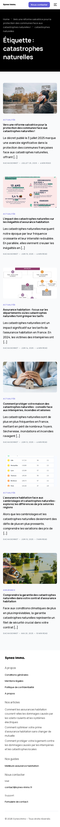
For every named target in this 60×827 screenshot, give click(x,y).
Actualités (9, 120)
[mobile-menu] (55, 5)
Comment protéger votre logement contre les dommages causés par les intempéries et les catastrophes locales (29, 745)
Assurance (9, 590)
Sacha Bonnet (10, 163)
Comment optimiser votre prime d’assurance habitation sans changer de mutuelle (28, 732)
